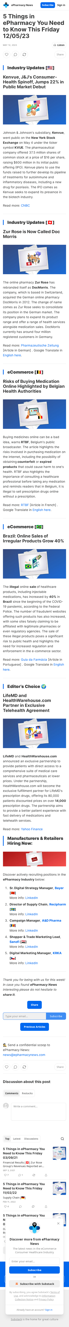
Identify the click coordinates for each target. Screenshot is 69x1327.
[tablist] (19, 1093)
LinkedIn (31, 898)
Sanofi (15, 942)
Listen (61, 45)
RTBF (25, 505)
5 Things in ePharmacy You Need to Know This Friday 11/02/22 (24, 1188)
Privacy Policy (46, 1299)
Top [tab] (7, 1138)
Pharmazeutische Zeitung (40, 345)
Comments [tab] (11, 1093)
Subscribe (48, 5)
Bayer (59, 888)
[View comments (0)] (15, 54)
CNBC (25, 205)
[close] (58, 1223)
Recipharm (57, 904)
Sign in (61, 5)
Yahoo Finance (32, 829)
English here (12, 355)
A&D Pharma (51, 920)
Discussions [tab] (31, 1138)
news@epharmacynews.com (24, 1055)
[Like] (6, 54)
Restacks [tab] (27, 1093)
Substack (16, 1319)
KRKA (57, 953)
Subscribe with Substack (37, 1284)
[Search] (62, 1138)
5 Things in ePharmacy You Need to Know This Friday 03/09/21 (24, 1153)
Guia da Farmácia (34, 659)
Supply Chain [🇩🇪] (14, 1197)
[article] (34, 1162)
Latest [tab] (17, 1138)
